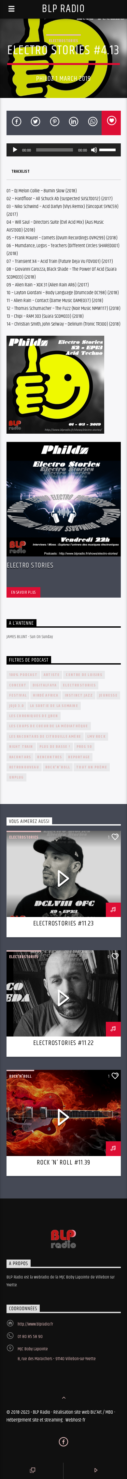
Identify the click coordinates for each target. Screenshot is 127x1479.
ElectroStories (63, 41)
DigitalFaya (45, 685)
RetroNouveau (24, 767)
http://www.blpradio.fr (35, 1324)
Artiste (52, 675)
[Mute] (94, 150)
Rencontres (49, 757)
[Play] (15, 150)
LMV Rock (96, 736)
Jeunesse (108, 695)
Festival (18, 695)
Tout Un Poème (91, 767)
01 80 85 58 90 (30, 1336)
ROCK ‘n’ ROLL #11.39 (63, 1162)
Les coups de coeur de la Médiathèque (48, 726)
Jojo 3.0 (16, 706)
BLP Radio (63, 9)
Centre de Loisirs (84, 675)
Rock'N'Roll (57, 767)
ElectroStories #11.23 (63, 923)
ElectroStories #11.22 (63, 1043)
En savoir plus (23, 592)
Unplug (16, 777)
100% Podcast (23, 675)
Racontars (20, 757)
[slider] (108, 149)
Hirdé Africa (45, 695)
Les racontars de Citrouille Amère (45, 736)
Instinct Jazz (79, 695)
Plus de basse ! (54, 747)
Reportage (79, 757)
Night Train (21, 747)
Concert (17, 685)
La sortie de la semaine (54, 706)
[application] (64, 149)
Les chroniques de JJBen (33, 716)
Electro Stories (30, 565)
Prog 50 (84, 747)
